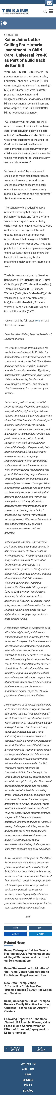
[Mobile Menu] (51, 10)
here (37, 320)
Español (28, 1090)
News (28, 1074)
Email (40, 928)
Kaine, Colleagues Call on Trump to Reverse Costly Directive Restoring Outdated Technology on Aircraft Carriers (27, 1006)
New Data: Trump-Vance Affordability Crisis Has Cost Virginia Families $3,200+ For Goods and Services (28, 988)
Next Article (40, 1049)
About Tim (28, 1069)
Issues (28, 1085)
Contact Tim (28, 1063)
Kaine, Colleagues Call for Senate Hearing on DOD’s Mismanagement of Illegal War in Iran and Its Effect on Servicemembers (27, 955)
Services (28, 1079)
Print (15, 928)
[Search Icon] (45, 10)
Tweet (41, 934)
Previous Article (15, 1049)
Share (16, 934)
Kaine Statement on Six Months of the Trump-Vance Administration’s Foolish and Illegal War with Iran (26, 972)
